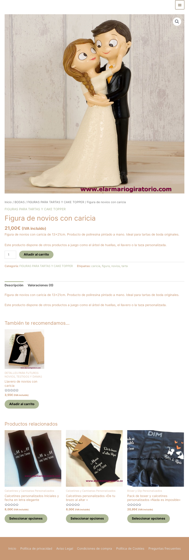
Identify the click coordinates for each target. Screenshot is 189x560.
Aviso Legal (64, 548)
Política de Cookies (130, 548)
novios (115, 266)
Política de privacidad (36, 548)
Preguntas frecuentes (164, 548)
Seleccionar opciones (26, 518)
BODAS (20, 202)
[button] (177, 21)
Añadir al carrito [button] (21, 404)
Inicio (8, 202)
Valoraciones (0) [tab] (40, 285)
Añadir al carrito (36, 254)
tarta (124, 266)
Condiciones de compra (94, 548)
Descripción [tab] (14, 285)
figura (106, 266)
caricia (95, 266)
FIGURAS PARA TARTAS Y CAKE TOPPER (55, 202)
